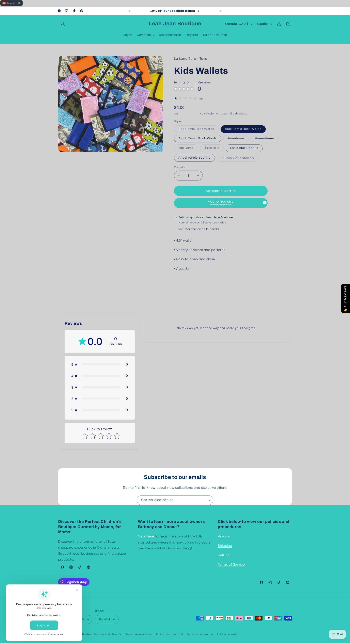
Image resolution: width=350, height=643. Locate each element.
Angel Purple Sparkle (194, 157)
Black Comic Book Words (197, 138)
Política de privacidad (169, 634)
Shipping (225, 546)
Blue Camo (238, 139)
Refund (224, 555)
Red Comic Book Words (198, 130)
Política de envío (227, 634)
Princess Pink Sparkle (240, 159)
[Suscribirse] (208, 500)
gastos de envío (189, 114)
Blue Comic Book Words (243, 128)
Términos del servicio (200, 634)
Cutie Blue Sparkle (244, 148)
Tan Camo (188, 149)
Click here (146, 536)
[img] (183, 89)
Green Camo (267, 139)
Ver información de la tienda (198, 229)
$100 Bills (214, 149)
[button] (62, 24)
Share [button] (182, 281)
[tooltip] (265, 202)
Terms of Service (231, 564)
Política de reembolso (138, 634)
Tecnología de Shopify (107, 634)
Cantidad (180, 167)
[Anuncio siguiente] (220, 11)
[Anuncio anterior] (129, 11)
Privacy (224, 536)
